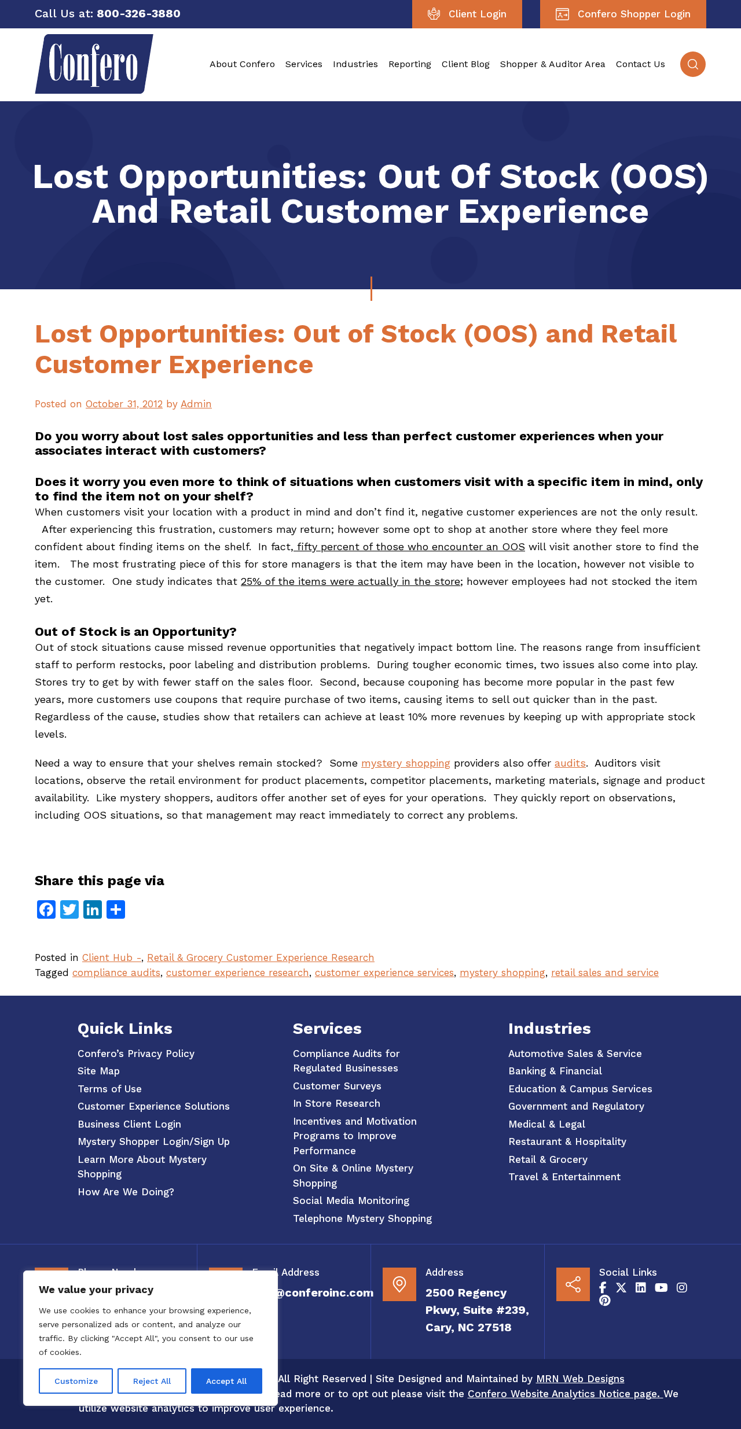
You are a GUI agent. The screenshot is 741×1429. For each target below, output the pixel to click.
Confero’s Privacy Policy (136, 1053)
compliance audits (116, 972)
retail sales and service (605, 972)
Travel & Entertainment (564, 1177)
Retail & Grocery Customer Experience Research (261, 957)
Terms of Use (110, 1089)
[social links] (603, 1288)
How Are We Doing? (126, 1192)
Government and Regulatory (576, 1106)
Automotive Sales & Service (575, 1053)
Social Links (628, 1272)
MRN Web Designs (580, 1378)
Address (444, 1272)
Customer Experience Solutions (154, 1106)
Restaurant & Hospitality (567, 1141)
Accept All (226, 1381)
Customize (76, 1381)
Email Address (286, 1272)
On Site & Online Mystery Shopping (353, 1175)
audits (570, 763)
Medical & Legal (546, 1124)
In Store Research (336, 1103)
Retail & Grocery (548, 1159)
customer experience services (384, 972)
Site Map (99, 1071)
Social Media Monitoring (351, 1200)
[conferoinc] (94, 90)
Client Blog (466, 63)
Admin (196, 404)
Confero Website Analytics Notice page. (565, 1393)
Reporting (409, 63)
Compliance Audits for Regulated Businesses (346, 1061)
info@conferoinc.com (313, 1292)
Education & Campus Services (580, 1089)
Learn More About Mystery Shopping (142, 1167)
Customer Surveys (337, 1086)
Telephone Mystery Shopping (362, 1218)
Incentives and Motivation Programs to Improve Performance (355, 1136)
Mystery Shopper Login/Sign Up (154, 1141)
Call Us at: (64, 13)
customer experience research (237, 972)
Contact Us (640, 63)
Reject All (152, 1381)
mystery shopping (405, 763)
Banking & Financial (555, 1071)
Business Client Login (129, 1124)
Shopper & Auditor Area (553, 63)
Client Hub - (111, 957)
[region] (150, 1338)
